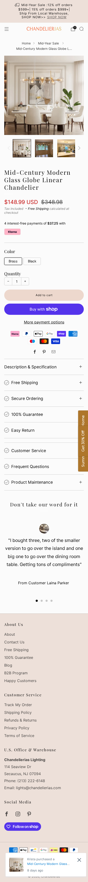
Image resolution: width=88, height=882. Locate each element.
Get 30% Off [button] (83, 441)
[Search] (81, 28)
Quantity (12, 273)
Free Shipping (38, 209)
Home (26, 43)
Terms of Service (19, 735)
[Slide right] (78, 148)
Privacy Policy (16, 728)
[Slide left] (10, 148)
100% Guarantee (18, 657)
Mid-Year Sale (49, 43)
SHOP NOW (57, 17)
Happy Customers (20, 680)
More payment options (44, 322)
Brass (13, 261)
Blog (8, 665)
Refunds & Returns (20, 720)
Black (32, 261)
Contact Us (14, 642)
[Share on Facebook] (35, 352)
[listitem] (44, 11)
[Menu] (6, 29)
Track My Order (18, 704)
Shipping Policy (18, 712)
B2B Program (16, 673)
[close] (79, 860)
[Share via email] (53, 352)
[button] (37, 601)
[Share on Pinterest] (44, 352)
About (9, 634)
